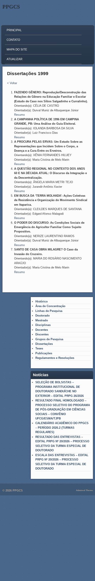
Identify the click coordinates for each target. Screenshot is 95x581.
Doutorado (42, 315)
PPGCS (11, 7)
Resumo (19, 114)
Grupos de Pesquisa (49, 339)
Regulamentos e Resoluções (54, 358)
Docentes (41, 329)
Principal (14, 30)
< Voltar (12, 83)
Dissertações (44, 343)
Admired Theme (84, 490)
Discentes (42, 334)
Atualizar (14, 59)
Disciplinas (43, 325)
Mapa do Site (17, 49)
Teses (39, 348)
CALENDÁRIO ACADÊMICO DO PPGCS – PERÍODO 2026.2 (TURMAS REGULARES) (62, 427)
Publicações (43, 353)
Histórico (41, 301)
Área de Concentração (50, 306)
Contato (13, 39)
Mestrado (41, 320)
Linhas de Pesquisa (48, 311)
